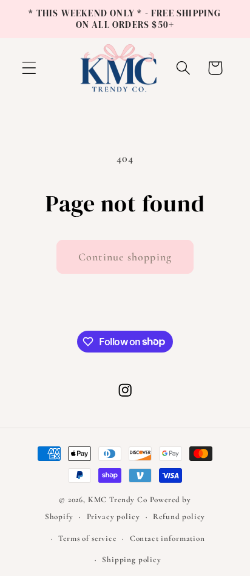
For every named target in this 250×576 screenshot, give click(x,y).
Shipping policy (131, 559)
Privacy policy (113, 516)
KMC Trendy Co (117, 500)
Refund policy (179, 516)
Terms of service (87, 538)
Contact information (167, 538)
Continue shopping (125, 256)
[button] (29, 68)
